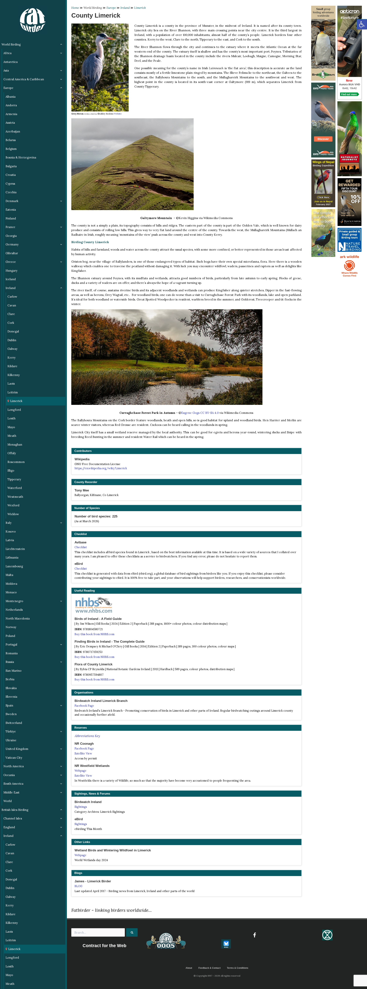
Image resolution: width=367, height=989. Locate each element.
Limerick (140, 8)
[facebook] (254, 935)
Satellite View (83, 753)
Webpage (80, 770)
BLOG (78, 886)
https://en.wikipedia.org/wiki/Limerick (101, 468)
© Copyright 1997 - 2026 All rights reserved (217, 975)
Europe (111, 8)
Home (75, 8)
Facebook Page (84, 705)
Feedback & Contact (209, 968)
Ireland (125, 8)
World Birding (93, 8)
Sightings (81, 807)
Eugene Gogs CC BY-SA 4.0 (200, 413)
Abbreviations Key (87, 736)
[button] (362, 24)
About (189, 968)
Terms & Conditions (237, 968)
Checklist (81, 547)
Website (118, 113)
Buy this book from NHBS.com (94, 634)
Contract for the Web (104, 945)
